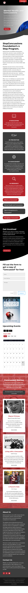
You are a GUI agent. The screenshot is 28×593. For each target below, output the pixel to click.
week (9, 336)
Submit (22, 293)
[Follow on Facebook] (4, 573)
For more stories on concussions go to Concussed (14, 392)
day (12, 336)
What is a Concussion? (10, 200)
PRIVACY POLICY (16, 582)
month (5, 336)
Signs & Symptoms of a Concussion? (10, 211)
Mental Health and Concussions (13, 11)
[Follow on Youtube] (9, 573)
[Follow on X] (7, 573)
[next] (7, 331)
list (15, 336)
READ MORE (14, 430)
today (10, 330)
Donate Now (7, 250)
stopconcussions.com (10, 422)
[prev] (5, 331)
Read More (7, 29)
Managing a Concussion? (11, 218)
